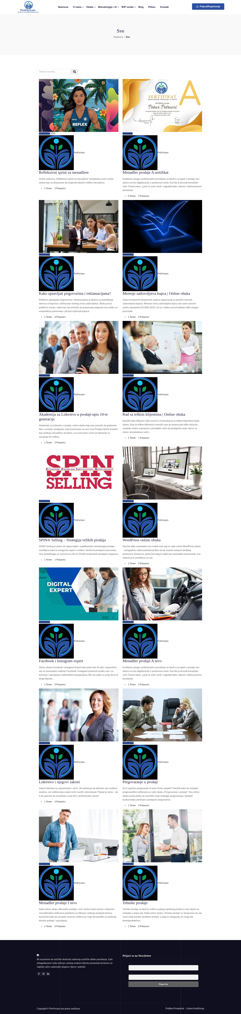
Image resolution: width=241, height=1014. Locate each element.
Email (131, 973)
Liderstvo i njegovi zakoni (59, 782)
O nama (77, 7)
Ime (130, 963)
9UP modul (127, 7)
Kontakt (164, 7)
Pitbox (151, 7)
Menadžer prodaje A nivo (142, 661)
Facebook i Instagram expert (61, 661)
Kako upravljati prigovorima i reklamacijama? (75, 293)
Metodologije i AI (107, 7)
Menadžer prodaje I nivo (58, 903)
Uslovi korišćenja (195, 1008)
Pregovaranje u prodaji (140, 782)
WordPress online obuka (142, 540)
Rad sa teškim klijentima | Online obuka (154, 414)
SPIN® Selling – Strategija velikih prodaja (72, 540)
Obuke (89, 7)
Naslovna (63, 7)
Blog (141, 7)
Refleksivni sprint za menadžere (64, 172)
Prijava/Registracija (210, 6)
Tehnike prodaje (135, 903)
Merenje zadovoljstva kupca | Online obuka (156, 293)
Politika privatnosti (175, 1008)
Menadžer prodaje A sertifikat (145, 172)
